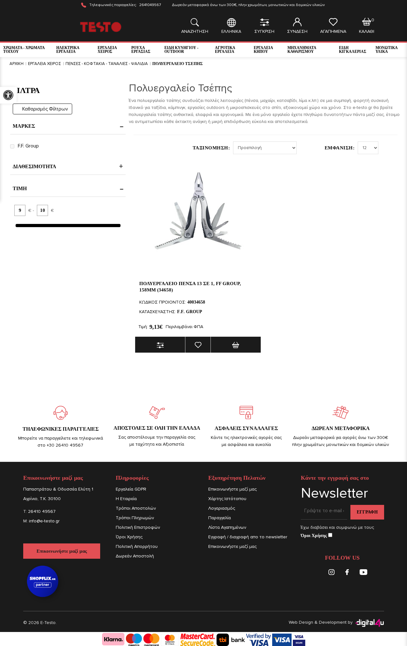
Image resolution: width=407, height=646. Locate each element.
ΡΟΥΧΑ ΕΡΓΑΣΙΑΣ (140, 50)
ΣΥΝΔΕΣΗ (297, 31)
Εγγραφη (367, 512)
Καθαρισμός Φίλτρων (45, 109)
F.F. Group (28, 146)
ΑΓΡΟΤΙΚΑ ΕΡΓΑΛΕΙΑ (225, 50)
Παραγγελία (219, 517)
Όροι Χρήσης (129, 537)
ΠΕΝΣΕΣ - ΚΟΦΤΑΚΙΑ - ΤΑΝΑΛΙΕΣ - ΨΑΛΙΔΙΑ (107, 63)
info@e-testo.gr (44, 521)
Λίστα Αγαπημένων (227, 527)
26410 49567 (42, 511)
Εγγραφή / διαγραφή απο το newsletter (247, 537)
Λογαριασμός (221, 508)
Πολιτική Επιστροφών (138, 527)
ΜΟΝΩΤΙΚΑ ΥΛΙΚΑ (386, 50)
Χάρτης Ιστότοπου (227, 498)
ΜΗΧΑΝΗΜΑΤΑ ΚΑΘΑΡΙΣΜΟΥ (301, 50)
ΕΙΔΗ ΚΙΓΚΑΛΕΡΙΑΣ (352, 50)
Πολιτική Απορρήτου (137, 546)
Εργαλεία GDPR (131, 489)
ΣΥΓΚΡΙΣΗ (264, 31)
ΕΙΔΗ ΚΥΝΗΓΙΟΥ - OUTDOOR (181, 50)
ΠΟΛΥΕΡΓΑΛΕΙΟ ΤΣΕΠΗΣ (177, 63)
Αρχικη (17, 63)
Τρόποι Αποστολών (136, 508)
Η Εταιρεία (126, 498)
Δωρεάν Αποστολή (135, 556)
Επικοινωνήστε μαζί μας (62, 551)
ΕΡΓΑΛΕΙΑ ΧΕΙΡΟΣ (107, 50)
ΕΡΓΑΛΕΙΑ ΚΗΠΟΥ (263, 50)
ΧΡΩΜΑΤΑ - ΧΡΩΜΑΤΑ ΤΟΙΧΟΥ (24, 50)
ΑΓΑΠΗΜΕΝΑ (333, 31)
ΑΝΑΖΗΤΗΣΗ (194, 31)
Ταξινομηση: (211, 147)
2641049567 (150, 5)
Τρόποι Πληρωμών (135, 517)
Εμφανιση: (340, 147)
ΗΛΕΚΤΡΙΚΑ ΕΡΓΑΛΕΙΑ (67, 50)
